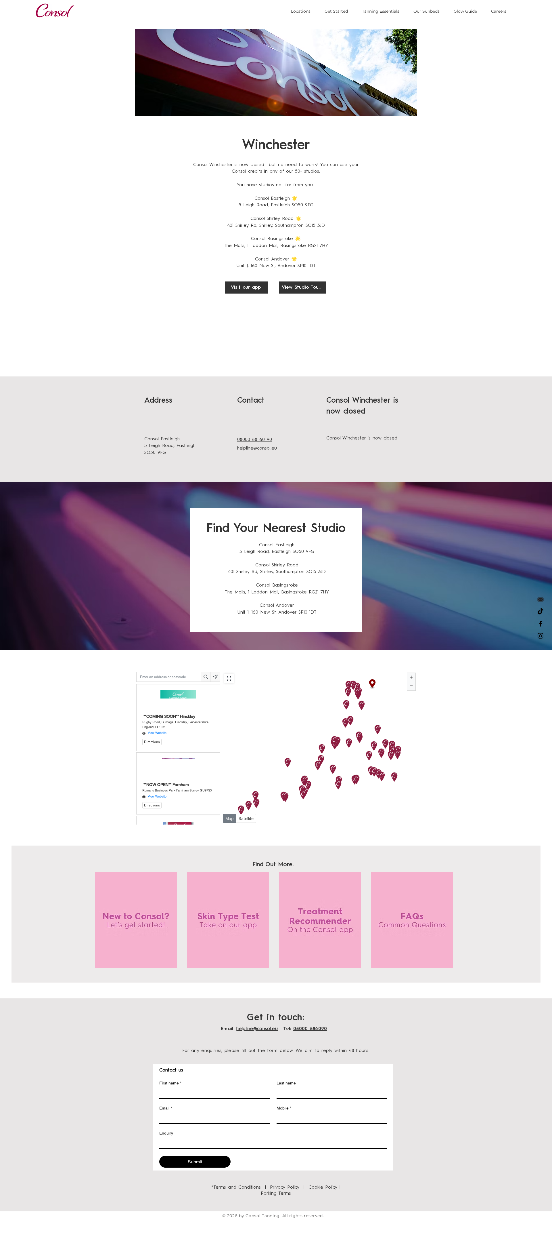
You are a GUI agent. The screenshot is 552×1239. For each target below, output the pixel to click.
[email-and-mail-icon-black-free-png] (540, 599)
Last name (286, 1083)
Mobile (284, 1108)
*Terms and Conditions (237, 1187)
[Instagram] (540, 636)
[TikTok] (540, 611)
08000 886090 (310, 1029)
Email (165, 1108)
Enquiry (166, 1133)
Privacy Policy (284, 1187)
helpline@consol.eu (257, 1029)
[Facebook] (540, 623)
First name (170, 1083)
